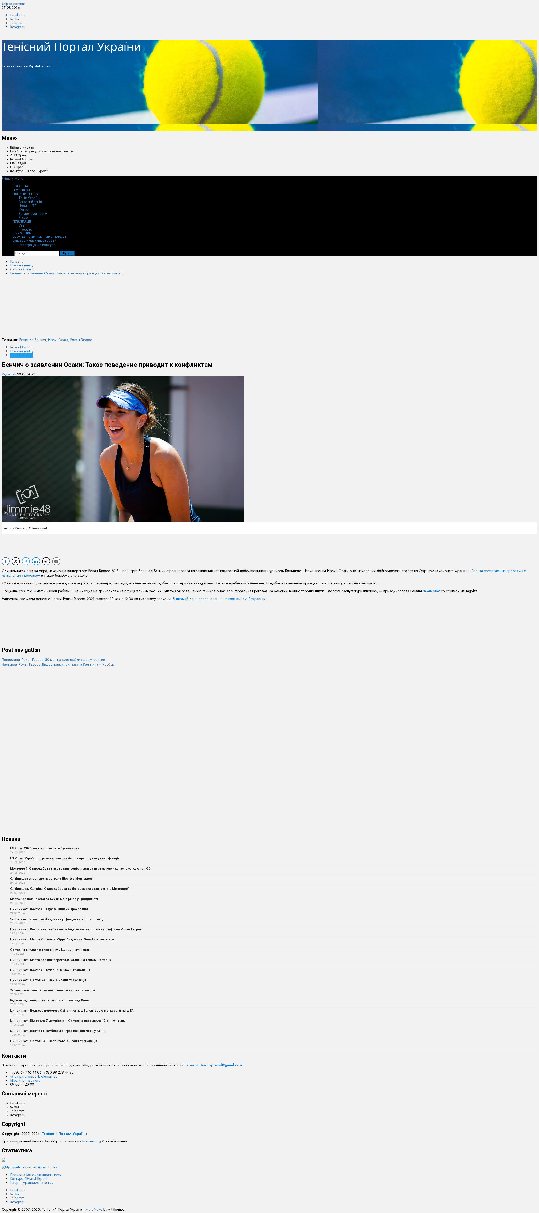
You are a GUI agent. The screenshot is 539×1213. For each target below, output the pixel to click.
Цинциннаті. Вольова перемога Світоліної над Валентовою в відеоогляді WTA (72, 1011)
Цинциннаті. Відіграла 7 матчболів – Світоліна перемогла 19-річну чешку (67, 1021)
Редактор (9, 374)
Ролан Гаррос (81, 339)
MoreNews (93, 1209)
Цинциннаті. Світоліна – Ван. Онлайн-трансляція (48, 980)
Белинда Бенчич (32, 339)
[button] (12, 178)
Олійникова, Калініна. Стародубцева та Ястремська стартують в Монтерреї (69, 889)
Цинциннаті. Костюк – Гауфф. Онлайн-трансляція (49, 909)
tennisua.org (91, 1141)
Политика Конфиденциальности (36, 1174)
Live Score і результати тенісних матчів (41, 151)
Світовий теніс (30, 202)
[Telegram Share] (26, 561)
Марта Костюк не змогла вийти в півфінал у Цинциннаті (54, 899)
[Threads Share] (46, 561)
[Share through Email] (56, 561)
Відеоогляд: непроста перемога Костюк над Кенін (50, 1000)
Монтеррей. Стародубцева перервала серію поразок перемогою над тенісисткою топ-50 (80, 868)
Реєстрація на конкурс (37, 245)
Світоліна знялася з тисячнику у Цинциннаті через (50, 950)
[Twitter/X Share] (16, 561)
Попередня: (53, 659)
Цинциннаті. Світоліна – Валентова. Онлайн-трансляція (53, 1041)
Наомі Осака (58, 339)
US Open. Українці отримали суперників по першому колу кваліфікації (64, 858)
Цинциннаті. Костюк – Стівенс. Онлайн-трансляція (50, 970)
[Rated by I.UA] (11, 1163)
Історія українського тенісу (31, 1182)
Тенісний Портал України (71, 46)
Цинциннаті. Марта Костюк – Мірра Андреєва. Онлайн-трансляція (62, 939)
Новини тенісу (26, 194)
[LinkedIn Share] (36, 561)
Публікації (22, 221)
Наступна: (58, 664)
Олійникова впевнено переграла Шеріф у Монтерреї (51, 878)
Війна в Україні (22, 147)
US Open (17, 167)
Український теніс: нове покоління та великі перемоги (52, 990)
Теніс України (29, 198)
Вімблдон (18, 163)
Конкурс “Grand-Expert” (29, 171)
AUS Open (18, 155)
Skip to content (13, 3)
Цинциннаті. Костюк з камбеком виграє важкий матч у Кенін (57, 1031)
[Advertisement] (128, 101)
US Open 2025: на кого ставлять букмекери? (44, 848)
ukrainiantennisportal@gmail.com (35, 1076)
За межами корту (33, 213)
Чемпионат (431, 590)
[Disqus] (269, 719)
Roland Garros (21, 159)
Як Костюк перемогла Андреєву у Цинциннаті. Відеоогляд (56, 919)
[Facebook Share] (6, 561)
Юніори (25, 209)
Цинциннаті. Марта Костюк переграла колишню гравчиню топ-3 (60, 960)
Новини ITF (27, 206)
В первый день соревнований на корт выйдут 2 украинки (219, 598)
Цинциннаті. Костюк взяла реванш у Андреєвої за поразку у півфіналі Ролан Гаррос (76, 929)
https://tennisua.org (25, 1080)
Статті (24, 225)
